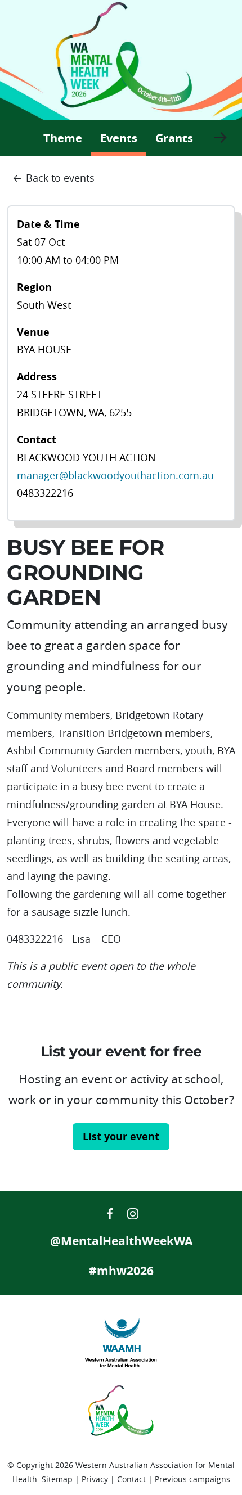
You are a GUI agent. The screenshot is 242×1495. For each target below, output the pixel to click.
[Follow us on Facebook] (111, 1212)
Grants (174, 138)
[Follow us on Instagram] (132, 1212)
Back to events (60, 177)
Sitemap (57, 1479)
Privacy (95, 1479)
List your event (121, 1136)
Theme (62, 138)
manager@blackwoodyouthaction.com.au (115, 475)
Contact (131, 1479)
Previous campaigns (192, 1479)
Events (123, 138)
